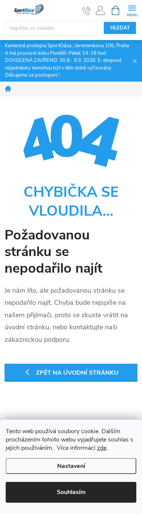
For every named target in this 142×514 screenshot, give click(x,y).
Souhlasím (71, 492)
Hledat (120, 28)
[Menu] (132, 10)
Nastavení (71, 466)
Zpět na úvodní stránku (77, 373)
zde (101, 448)
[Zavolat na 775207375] (86, 10)
